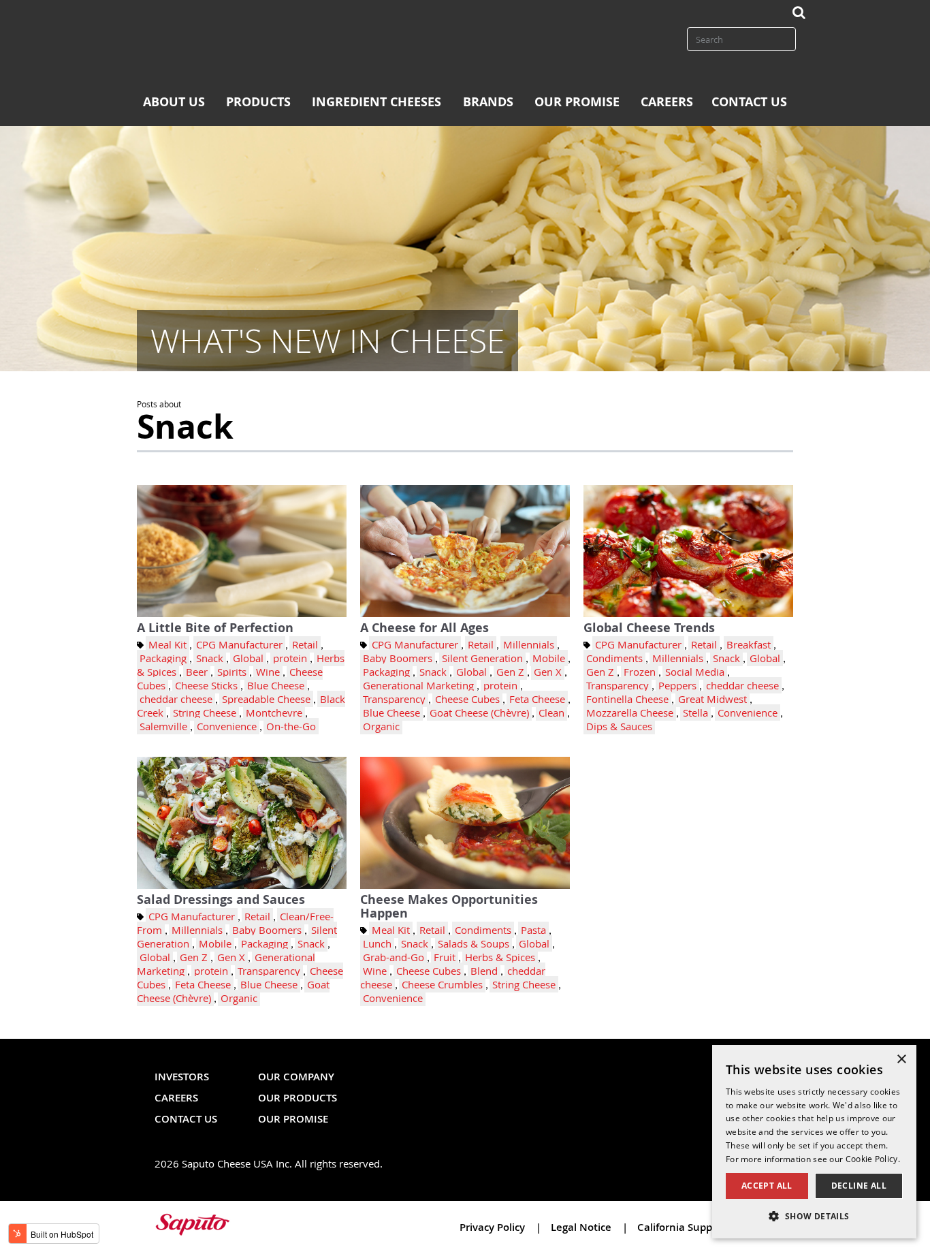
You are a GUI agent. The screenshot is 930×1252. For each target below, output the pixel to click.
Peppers (677, 685)
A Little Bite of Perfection (215, 627)
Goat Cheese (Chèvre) (479, 712)
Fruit (444, 957)
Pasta (533, 930)
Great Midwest (712, 699)
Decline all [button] (858, 1185)
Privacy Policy (494, 1227)
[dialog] (814, 1141)
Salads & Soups (473, 943)
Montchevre (274, 712)
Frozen (640, 671)
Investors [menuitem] (182, 1076)
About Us (174, 101)
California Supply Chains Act (706, 1227)
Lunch (377, 943)
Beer (197, 671)
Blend (484, 970)
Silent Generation (482, 658)
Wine (268, 671)
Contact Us (749, 101)
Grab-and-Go (393, 957)
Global (248, 658)
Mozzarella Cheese (629, 712)
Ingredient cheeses (376, 101)
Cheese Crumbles (442, 984)
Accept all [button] (766, 1185)
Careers (667, 101)
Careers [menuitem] (176, 1098)
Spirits (231, 671)
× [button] (901, 1059)
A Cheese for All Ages (424, 627)
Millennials (528, 644)
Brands (488, 101)
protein (290, 658)
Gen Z (510, 671)
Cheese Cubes (467, 699)
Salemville (163, 726)
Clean (551, 712)
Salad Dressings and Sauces (221, 899)
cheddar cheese (176, 699)
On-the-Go (291, 726)
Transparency (394, 699)
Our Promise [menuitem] (293, 1119)
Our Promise (577, 101)
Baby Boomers (397, 658)
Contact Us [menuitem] (186, 1119)
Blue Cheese (275, 685)
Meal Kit (167, 644)
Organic (381, 726)
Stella (695, 712)
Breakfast (748, 644)
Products (258, 101)
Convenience (227, 726)
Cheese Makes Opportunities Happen (449, 906)
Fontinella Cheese (627, 699)
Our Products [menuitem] (297, 1098)
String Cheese (204, 712)
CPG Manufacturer (239, 644)
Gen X (548, 671)
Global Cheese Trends (649, 627)
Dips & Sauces (619, 726)
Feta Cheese (537, 699)
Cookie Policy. (873, 1158)
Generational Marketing (418, 685)
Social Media (694, 671)
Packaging (163, 658)
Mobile (548, 658)
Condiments (614, 658)
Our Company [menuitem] (296, 1076)
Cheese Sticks (206, 685)
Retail (305, 644)
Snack (209, 658)
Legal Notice (582, 1227)
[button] (814, 1216)
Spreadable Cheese (266, 699)
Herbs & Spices (500, 957)
